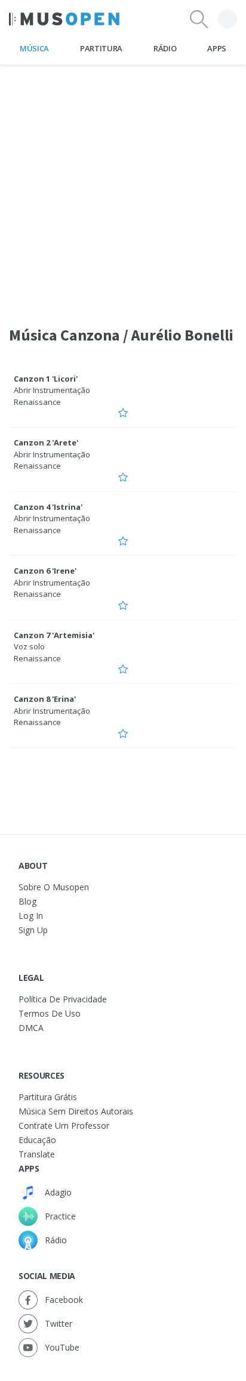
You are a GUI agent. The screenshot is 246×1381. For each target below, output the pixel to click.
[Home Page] (64, 19)
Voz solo (29, 646)
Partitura (101, 48)
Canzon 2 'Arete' (46, 442)
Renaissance (37, 402)
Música (34, 48)
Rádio (164, 48)
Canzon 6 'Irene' (45, 570)
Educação (37, 1139)
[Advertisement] (123, 188)
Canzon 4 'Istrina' (48, 506)
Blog (27, 901)
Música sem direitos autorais (76, 1111)
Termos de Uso (50, 1013)
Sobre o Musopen (54, 887)
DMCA (31, 1027)
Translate (37, 1154)
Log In (31, 915)
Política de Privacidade (63, 999)
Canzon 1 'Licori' (46, 378)
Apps (216, 48)
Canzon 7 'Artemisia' (54, 635)
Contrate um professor (64, 1125)
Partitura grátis (48, 1097)
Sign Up (33, 930)
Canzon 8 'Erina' (45, 698)
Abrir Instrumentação (52, 390)
